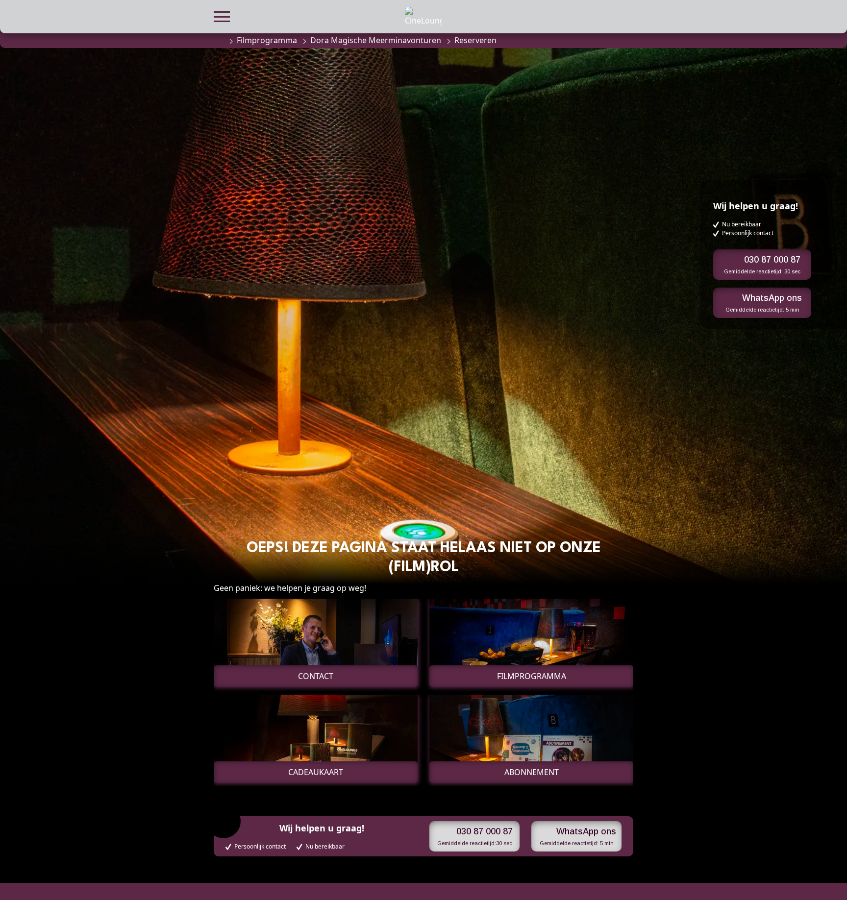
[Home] (219, 40)
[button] (222, 15)
